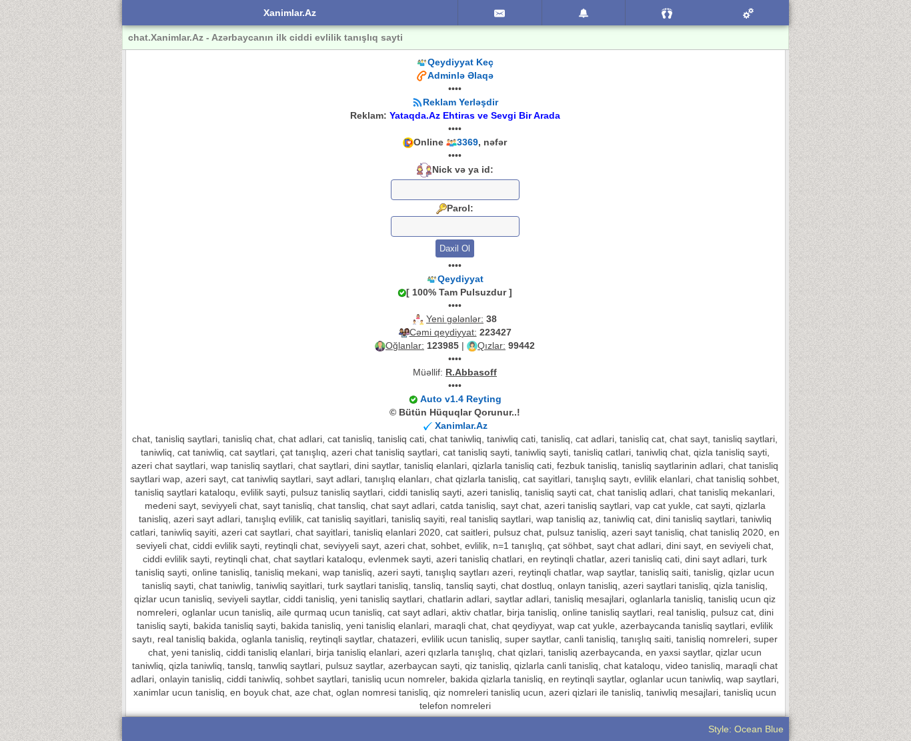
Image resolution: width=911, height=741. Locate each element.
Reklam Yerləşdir (460, 102)
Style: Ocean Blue (746, 729)
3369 (467, 142)
